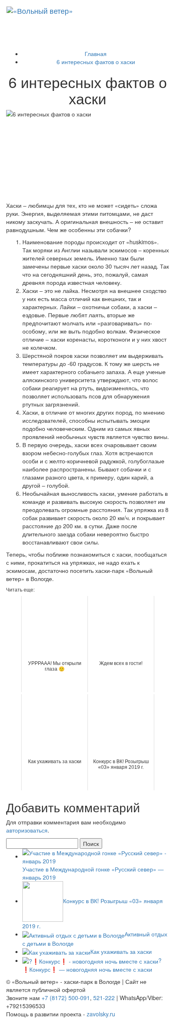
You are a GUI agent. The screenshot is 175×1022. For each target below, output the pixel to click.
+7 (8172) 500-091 (66, 998)
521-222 (104, 998)
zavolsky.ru (101, 1014)
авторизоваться (27, 830)
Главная (96, 53)
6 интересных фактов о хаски (96, 62)
